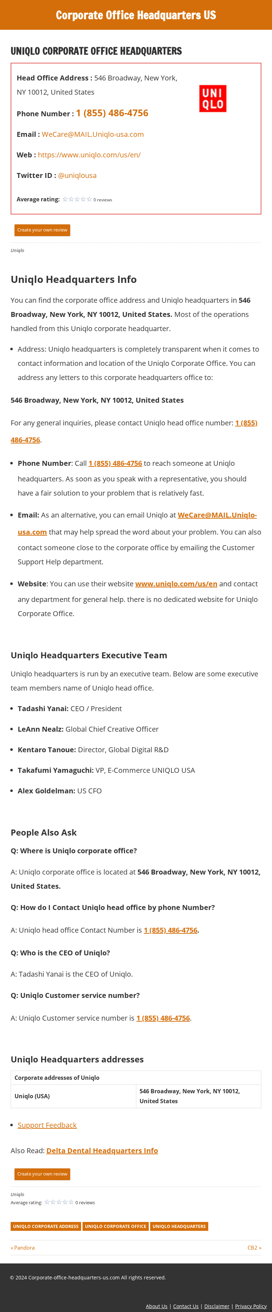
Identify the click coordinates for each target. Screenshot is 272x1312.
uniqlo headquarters (179, 1226)
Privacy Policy (251, 1306)
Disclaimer (217, 1306)
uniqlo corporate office (115, 1226)
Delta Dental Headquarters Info (102, 1150)
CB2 (252, 1247)
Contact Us (186, 1306)
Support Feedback (47, 1125)
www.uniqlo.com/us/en (176, 583)
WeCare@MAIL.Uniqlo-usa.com (93, 134)
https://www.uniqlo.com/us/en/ (89, 155)
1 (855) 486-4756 (112, 112)
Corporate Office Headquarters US (136, 15)
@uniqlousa (77, 175)
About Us (157, 1306)
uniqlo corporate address (46, 1226)
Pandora (24, 1247)
